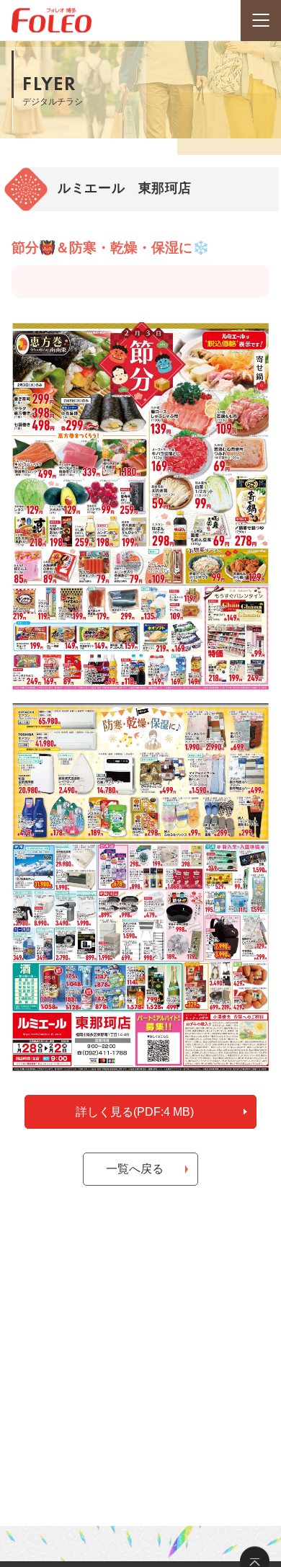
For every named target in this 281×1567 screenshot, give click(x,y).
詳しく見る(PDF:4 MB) (135, 1112)
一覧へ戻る (135, 1169)
